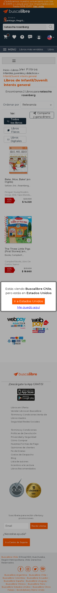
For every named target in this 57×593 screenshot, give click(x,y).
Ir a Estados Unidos (28, 301)
